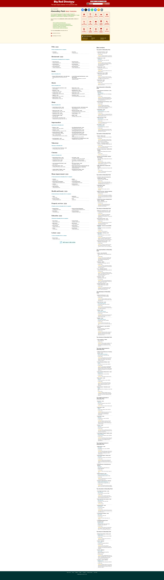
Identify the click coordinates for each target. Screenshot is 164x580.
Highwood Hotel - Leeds (56, 97)
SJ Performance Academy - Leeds (103, 513)
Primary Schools (55, 225)
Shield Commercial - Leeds (101, 473)
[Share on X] (85, 10)
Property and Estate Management (77, 208)
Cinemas (64, 15)
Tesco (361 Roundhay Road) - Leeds (78, 132)
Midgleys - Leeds (100, 318)
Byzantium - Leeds (100, 401)
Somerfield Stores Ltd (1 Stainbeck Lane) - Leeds (80, 138)
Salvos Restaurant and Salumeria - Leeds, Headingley (104, 91)
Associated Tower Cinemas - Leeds (78, 169)
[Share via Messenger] (95, 10)
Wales (80, 572)
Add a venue (69, 572)
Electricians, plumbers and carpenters (59, 26)
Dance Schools (55, 220)
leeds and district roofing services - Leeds (104, 371)
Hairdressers (74, 196)
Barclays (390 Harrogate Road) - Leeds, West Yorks (61, 76)
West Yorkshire (85, 39)
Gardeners (54, 179)
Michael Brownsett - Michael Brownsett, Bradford (104, 465)
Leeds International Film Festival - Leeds (59, 163)
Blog (73, 572)
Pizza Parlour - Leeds (100, 124)
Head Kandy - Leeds (100, 416)
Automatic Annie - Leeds (101, 505)
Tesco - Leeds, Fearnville (56, 134)
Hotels (68, 14)
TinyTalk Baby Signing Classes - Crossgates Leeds (102, 521)
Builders (73, 179)
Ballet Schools (54, 223)
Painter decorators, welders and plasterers (60, 27)
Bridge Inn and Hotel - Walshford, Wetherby (104, 191)
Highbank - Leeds (55, 95)
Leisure (71, 16)
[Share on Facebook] (82, 10)
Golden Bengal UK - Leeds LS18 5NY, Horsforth (103, 327)
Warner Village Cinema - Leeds (57, 165)
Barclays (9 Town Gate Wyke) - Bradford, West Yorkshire (104, 157)
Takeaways (60, 15)
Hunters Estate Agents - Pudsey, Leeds (104, 455)
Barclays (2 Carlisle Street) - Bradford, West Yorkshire (104, 150)
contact (104, 1)
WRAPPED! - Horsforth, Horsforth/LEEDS (104, 225)
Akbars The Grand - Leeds (101, 117)
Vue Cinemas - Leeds (75, 157)
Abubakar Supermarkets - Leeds (102, 283)
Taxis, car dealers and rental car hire (59, 22)
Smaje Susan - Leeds (100, 407)
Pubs (55, 14)
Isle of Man (95, 572)
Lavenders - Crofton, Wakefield (102, 559)
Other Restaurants (75, 66)
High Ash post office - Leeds (57, 110)
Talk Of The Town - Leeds (101, 302)
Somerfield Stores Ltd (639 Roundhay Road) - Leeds (79, 135)
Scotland (84, 572)
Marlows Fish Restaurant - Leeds (102, 295)
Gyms (73, 198)
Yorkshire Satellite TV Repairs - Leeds (58, 169)
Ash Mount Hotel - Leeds (56, 92)
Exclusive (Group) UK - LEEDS (57, 132)
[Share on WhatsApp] (92, 10)
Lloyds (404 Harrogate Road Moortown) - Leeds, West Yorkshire (80, 77)
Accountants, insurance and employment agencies (62, 24)
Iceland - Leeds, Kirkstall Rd (102, 253)
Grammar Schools (75, 220)
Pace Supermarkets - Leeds (57, 138)
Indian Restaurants (55, 61)
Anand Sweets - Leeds (101, 109)
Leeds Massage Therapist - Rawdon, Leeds (104, 433)
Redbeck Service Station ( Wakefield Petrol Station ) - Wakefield (104, 200)
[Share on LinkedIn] (89, 10)
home (94, 1)
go (104, 3)
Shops (72, 14)
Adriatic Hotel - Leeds (75, 92)
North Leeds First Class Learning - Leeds (104, 499)
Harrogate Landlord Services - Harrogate (104, 480)
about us (98, 1)
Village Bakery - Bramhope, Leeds (103, 232)
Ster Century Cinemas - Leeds (77, 163)
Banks (65, 14)
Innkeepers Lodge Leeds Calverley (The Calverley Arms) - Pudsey (104, 178)
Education (65, 16)
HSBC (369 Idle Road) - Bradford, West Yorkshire (103, 166)
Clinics (53, 196)
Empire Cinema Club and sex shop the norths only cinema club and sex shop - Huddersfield (80, 166)
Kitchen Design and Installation (57, 181)
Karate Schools (74, 228)
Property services (59, 16)
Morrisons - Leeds (55, 127)
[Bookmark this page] (102, 10)
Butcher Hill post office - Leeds (102, 218)
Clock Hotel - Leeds (75, 95)
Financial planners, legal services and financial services (62, 25)
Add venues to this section (69, 242)
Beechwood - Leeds (55, 90)
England (76, 572)
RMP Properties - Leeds (101, 446)
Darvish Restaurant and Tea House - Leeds (104, 101)
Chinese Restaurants (56, 66)
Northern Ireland (89, 572)
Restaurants (59, 14)
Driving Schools (74, 225)
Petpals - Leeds (74, 115)
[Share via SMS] (98, 10)
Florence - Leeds (100, 425)
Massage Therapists (55, 198)
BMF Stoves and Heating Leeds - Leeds (104, 210)
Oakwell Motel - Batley (101, 185)
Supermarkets (53, 15)
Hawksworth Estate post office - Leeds (103, 240)
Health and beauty (58, 191)
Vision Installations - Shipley (102, 339)
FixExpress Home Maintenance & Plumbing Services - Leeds (104, 352)
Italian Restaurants (75, 61)
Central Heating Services (76, 181)
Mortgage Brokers (55, 208)
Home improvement (71, 15)
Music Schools (74, 223)
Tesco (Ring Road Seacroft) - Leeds (78, 127)
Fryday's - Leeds (100, 310)
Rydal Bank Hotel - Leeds (76, 90)
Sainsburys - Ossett (100, 276)
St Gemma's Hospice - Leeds (57, 115)
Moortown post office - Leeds (77, 110)
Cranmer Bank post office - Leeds (58, 107)
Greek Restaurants (55, 64)
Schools (53, 228)
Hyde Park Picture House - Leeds (57, 157)
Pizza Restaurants (75, 64)
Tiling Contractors (55, 186)
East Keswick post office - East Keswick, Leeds (80, 107)
